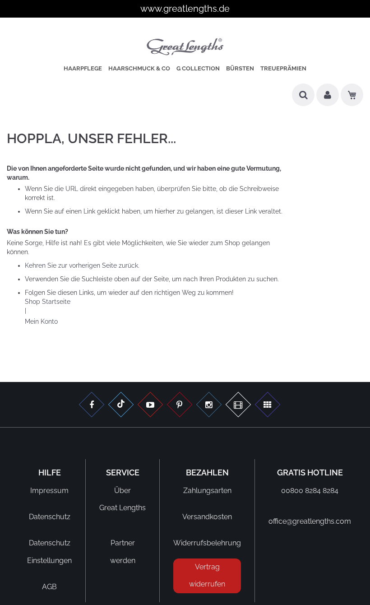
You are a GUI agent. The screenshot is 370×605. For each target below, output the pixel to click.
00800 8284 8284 (309, 490)
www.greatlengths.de (185, 8)
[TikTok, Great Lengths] (121, 406)
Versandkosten (207, 516)
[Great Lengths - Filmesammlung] (238, 406)
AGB (49, 586)
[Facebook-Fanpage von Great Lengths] (92, 406)
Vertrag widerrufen (207, 575)
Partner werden (122, 551)
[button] (327, 98)
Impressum (49, 490)
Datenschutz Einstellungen (49, 551)
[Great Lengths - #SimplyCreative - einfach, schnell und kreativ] (268, 406)
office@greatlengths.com (309, 521)
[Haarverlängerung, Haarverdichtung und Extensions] (180, 406)
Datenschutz (49, 516)
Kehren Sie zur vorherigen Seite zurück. (82, 265)
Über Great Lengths (122, 499)
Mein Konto (41, 321)
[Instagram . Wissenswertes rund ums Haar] (209, 406)
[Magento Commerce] (185, 48)
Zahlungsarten (207, 490)
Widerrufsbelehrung (207, 543)
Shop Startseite (47, 301)
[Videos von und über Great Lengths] (150, 406)
